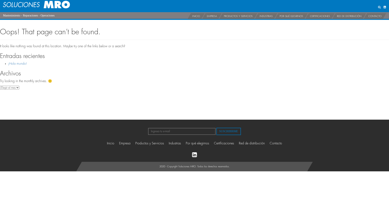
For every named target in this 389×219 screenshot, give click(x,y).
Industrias (266, 16)
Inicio (196, 16)
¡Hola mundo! (17, 63)
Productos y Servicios (238, 16)
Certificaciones (320, 16)
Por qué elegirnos (291, 16)
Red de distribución (349, 16)
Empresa (212, 16)
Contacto (375, 16)
